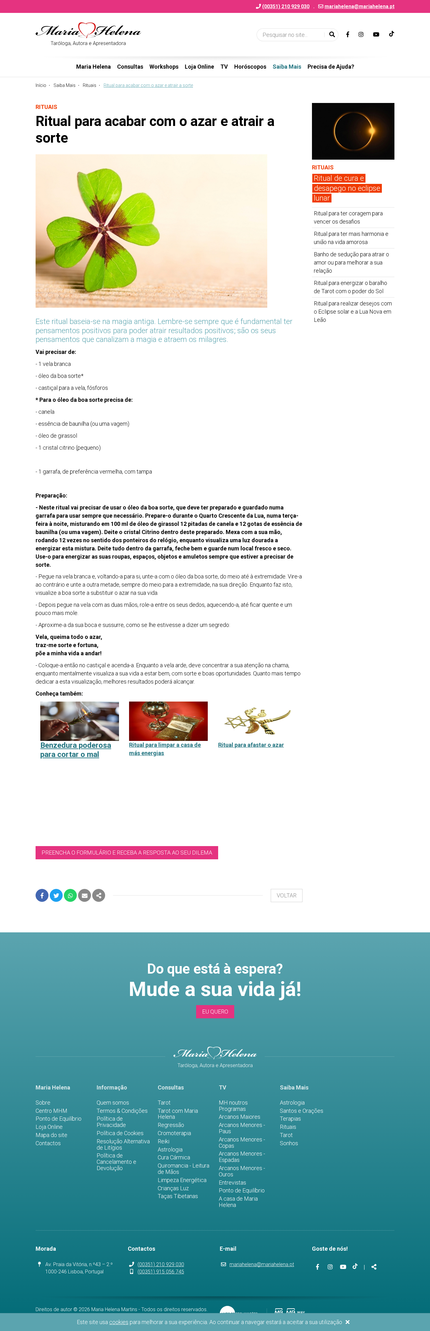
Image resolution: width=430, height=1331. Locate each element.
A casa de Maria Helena (238, 1202)
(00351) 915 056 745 (161, 1272)
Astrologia (170, 1149)
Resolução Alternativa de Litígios (123, 1144)
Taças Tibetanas (178, 1196)
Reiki (163, 1141)
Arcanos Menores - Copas (242, 1142)
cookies (118, 1322)
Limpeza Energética (182, 1180)
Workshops (164, 66)
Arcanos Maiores (239, 1117)
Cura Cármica (174, 1157)
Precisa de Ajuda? (331, 66)
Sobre (43, 1103)
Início (41, 85)
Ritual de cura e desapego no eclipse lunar (347, 188)
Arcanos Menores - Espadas (242, 1157)
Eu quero (215, 1011)
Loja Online (199, 66)
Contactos (48, 1143)
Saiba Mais (287, 66)
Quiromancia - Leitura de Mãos (183, 1169)
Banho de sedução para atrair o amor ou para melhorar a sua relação (351, 262)
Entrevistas (232, 1183)
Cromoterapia (174, 1133)
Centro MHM (51, 1111)
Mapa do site (51, 1135)
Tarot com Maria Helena (178, 1114)
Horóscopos (250, 66)
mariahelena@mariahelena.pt (359, 6)
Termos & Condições (122, 1111)
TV (224, 66)
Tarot (164, 1103)
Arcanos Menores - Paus (242, 1128)
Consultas (130, 66)
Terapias (290, 1119)
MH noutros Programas (233, 1106)
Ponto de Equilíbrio (59, 1119)
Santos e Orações (301, 1111)
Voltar (287, 895)
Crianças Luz (173, 1188)
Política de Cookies (120, 1133)
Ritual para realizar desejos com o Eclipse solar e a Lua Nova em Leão (353, 311)
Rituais (89, 85)
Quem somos (113, 1103)
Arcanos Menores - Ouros (242, 1171)
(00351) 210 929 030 (161, 1264)
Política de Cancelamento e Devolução (116, 1161)
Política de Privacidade (111, 1122)
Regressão (171, 1125)
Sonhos (289, 1143)
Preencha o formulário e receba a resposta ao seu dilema (127, 852)
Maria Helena (93, 66)
